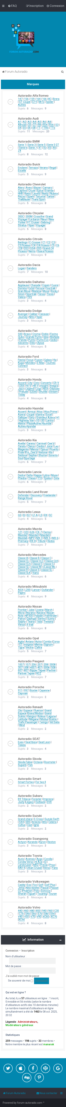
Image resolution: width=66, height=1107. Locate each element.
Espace (28, 710)
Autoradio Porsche (31, 687)
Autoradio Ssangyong (33, 838)
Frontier (22, 609)
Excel (49, 414)
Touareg (42, 893)
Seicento (23, 342)
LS (40, 515)
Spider (50, 101)
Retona (43, 452)
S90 (52, 913)
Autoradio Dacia (29, 265)
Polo (36, 890)
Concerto (46, 382)
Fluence (38, 710)
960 (50, 910)
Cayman (23, 693)
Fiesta (21, 359)
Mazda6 (22, 538)
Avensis (30, 858)
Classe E (37, 563)
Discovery (36, 495)
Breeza (36, 821)
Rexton (51, 841)
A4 (34, 121)
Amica (31, 411)
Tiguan (31, 893)
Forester (37, 799)
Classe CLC (37, 561)
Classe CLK (51, 561)
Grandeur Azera (45, 417)
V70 (32, 916)
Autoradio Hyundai (30, 408)
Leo (56, 446)
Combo (47, 641)
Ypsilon (48, 478)
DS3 (26, 248)
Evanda (49, 190)
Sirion (21, 294)
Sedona (22, 455)
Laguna (51, 716)
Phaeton (27, 890)
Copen (46, 285)
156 (26, 98)
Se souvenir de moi (19, 980)
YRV (29, 297)
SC (50, 515)
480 (32, 910)
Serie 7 (33, 147)
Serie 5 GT (53, 144)
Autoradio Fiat (28, 331)
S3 (56, 124)
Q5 (29, 124)
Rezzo (21, 196)
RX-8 (33, 541)
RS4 (45, 124)
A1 (19, 121)
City (30, 382)
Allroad (22, 124)
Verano (43, 167)
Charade (36, 285)
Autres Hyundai (42, 423)
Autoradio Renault (30, 707)
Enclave (22, 167)
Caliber (34, 314)
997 (26, 690)
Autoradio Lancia (29, 472)
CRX (21, 385)
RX (45, 515)
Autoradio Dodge (30, 311)
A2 (24, 121)
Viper (31, 225)
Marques (33, 84)
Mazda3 (34, 535)
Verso (46, 867)
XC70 (54, 916)
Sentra (42, 618)
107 (27, 664)
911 (20, 690)
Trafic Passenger (28, 722)
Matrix (21, 423)
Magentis (23, 449)
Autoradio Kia (27, 440)
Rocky (54, 291)
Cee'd (51, 443)
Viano (35, 572)
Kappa (38, 475)
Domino (22, 288)
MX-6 (55, 538)
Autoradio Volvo (29, 907)
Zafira (38, 647)
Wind (22, 725)
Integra (54, 385)
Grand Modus (35, 713)
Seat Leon (44, 742)
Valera (21, 297)
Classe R (23, 569)
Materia (36, 291)
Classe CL (23, 561)
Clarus (31, 446)
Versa (21, 624)
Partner (51, 670)
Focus (30, 359)
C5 (52, 245)
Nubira (54, 193)
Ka (55, 359)
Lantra (50, 420)
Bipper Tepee (37, 670)
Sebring (45, 222)
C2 (48, 242)
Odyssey (55, 388)
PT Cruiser (33, 222)
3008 (53, 664)
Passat (45, 887)
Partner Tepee (26, 673)
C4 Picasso (43, 245)
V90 (39, 916)
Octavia (38, 762)
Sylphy (22, 621)
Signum (48, 644)
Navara (41, 612)
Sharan (22, 893)
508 (53, 667)
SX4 (21, 821)
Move (46, 291)
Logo (38, 388)
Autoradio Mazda (30, 529)
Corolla (48, 858)
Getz (32, 417)
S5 (24, 127)
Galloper (22, 417)
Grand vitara (25, 819)
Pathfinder (51, 615)
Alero (21, 187)
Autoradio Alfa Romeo (33, 95)
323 (26, 532)
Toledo (22, 745)
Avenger (23, 314)
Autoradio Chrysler (31, 213)
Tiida (39, 621)
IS (24, 515)
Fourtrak (50, 288)
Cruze (31, 190)
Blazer (37, 187)
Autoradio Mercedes (32, 555)
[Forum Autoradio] (26, 39)
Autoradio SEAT (29, 739)
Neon (44, 219)
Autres (22, 104)
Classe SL (46, 569)
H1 (58, 417)
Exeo (21, 742)
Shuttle (43, 391)
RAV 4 (21, 867)
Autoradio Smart (29, 779)
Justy (21, 802)
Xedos (51, 541)
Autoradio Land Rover (33, 492)
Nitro (32, 317)
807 (26, 670)
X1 (40, 147)
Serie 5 (41, 144)
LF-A (35, 515)
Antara (29, 641)
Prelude (23, 391)
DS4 (32, 248)
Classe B (35, 558)
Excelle (22, 170)
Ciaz (29, 824)
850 (38, 910)
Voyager (41, 225)
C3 (53, 242)
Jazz (21, 388)
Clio (20, 710)
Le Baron (34, 219)
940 (44, 910)
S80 (46, 913)
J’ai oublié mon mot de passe (22, 975)
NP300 (29, 615)
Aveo (29, 187)
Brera (56, 98)
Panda (23, 339)
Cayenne (44, 690)
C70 (21, 913)
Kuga (21, 362)
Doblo (45, 334)
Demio (47, 532)
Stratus (22, 225)
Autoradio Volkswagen (33, 881)
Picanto (54, 449)
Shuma (42, 455)
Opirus (44, 449)
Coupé (30, 414)
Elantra (40, 414)
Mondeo (30, 362)
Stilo (32, 342)
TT (38, 127)
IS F (29, 515)
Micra (21, 612)
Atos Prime (50, 411)
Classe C (46, 558)
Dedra (21, 475)
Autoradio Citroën (30, 239)
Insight (44, 385)
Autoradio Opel (28, 638)
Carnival (41, 443)
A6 (44, 121)
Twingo (43, 722)
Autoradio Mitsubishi (32, 586)
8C (49, 98)
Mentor (34, 449)
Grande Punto (34, 336)
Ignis (36, 824)
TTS (52, 127)
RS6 (51, 124)
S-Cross (38, 819)
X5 (49, 147)
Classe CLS (24, 563)
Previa (43, 864)
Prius (52, 864)
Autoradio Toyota (30, 855)
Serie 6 (23, 147)
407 (40, 667)
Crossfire (39, 216)
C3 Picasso (24, 245)
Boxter (34, 690)
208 (46, 664)
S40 (27, 913)
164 (38, 98)
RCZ (38, 673)
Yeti (30, 765)
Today (21, 394)
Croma (36, 334)
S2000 (33, 391)
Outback (40, 802)
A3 (29, 121)
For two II (41, 782)
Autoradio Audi (28, 118)
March (48, 609)
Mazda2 (22, 535)
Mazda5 (45, 535)
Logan (21, 268)
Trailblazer (24, 199)
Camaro (47, 187)
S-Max (40, 362)
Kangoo (31, 716)
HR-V (36, 385)
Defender (23, 495)
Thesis (32, 478)
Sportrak (31, 294)
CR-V (56, 382)
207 (40, 664)
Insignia (28, 644)
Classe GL (23, 566)
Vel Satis (55, 722)
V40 (20, 916)
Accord (22, 382)
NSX (45, 388)
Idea (45, 336)
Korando (33, 841)
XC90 (22, 919)
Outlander (47, 589)
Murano (30, 612)
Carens (31, 443)
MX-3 (39, 538)
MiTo (41, 101)
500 (20, 334)
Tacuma (40, 196)
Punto (31, 339)
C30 (56, 910)
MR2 (35, 864)
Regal (53, 167)
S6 (29, 127)
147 (20, 98)
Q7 (34, 124)
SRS (27, 821)
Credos (40, 446)
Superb (22, 765)
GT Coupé (24, 101)
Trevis (50, 294)
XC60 (46, 916)
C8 (20, 248)
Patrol (21, 618)
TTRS (45, 127)
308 (26, 667)
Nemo (32, 251)
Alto (44, 821)
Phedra (22, 478)
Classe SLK (24, 572)
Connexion (12, 950)
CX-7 (39, 532)
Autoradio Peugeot (31, 661)
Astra (38, 641)
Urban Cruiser (34, 867)
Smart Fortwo (26, 782)
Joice (49, 446)
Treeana (48, 621)
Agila (21, 641)
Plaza (30, 423)
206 (34, 664)
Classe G (49, 563)
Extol (31, 288)
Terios (41, 294)
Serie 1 (22, 144)
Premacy (23, 541)
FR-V (28, 385)
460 (26, 910)
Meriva (38, 644)
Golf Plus (50, 884)
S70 (40, 913)
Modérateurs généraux (19, 1025)
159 (32, 98)
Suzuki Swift (52, 819)
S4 (19, 127)
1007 (21, 664)
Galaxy (48, 359)
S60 (34, 913)
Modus (44, 719)
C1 (43, 242)
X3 (44, 147)
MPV (32, 538)
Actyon (22, 841)
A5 (39, 121)
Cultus (21, 824)
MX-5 (47, 538)
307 (20, 667)
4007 (33, 667)
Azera (21, 414)
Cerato (22, 446)
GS (19, 515)
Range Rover (25, 498)
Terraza (33, 167)
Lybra (46, 475)
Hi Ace (38, 861)
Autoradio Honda (29, 379)
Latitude (22, 719)
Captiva (22, 190)
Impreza (48, 799)
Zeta (56, 478)
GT (20, 644)
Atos (40, 411)
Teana (31, 621)
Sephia (33, 455)
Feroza (40, 288)
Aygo (39, 858)
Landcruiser (25, 864)
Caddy (21, 884)
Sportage (29, 458)
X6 (54, 147)
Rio (51, 452)
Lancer (36, 589)
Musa (54, 475)
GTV (34, 101)
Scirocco (46, 890)
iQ (45, 861)
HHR (20, 193)
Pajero (21, 592)
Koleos (41, 716)
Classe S (34, 569)
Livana (39, 609)
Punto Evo (43, 339)
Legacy (29, 802)
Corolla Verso (25, 861)
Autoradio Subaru (30, 796)
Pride (21, 452)
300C (21, 216)
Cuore (54, 285)
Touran (53, 893)
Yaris (55, 867)
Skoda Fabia (25, 762)
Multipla (54, 336)
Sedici (53, 339)
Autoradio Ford (28, 356)
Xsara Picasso (45, 251)
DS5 (39, 248)
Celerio (53, 821)
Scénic (53, 719)
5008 (47, 667)
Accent (22, 411)
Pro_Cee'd (31, 452)
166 (44, 98)
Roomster (50, 762)
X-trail (29, 624)
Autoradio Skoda (29, 759)
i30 (42, 420)
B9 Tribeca (24, 799)
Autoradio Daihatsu (31, 282)
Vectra (29, 647)
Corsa (56, 641)
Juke (31, 609)
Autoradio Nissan (30, 606)
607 (20, 670)
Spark (30, 196)
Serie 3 (32, 144)
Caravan (44, 314)
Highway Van (26, 420)
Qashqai (31, 618)
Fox (35, 884)
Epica (40, 190)
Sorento (53, 455)
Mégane (34, 719)
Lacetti (36, 193)
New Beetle (32, 887)
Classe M (36, 566)
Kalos (28, 193)
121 (20, 532)
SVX (49, 802)
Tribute (41, 541)
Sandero (32, 268)
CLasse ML (49, 566)
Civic (36, 382)
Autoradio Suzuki (30, 816)
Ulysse (40, 342)
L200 (27, 589)
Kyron (42, 841)
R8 (39, 124)
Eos (29, 884)
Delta (30, 475)
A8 (49, 121)
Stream (53, 391)
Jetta (21, 887)
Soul (20, 458)
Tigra (21, 647)
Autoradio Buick (29, 164)
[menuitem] (12, 5)
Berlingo (22, 242)
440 (20, 910)
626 (32, 532)
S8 (33, 127)
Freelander (49, 495)
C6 (57, 245)
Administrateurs (27, 1021)
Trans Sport (38, 199)
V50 (26, 916)
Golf (40, 884)
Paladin (38, 615)
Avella (21, 443)
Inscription (27, 950)
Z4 (19, 150)
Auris (21, 858)
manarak (48, 1044)
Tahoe (50, 196)
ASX (20, 589)
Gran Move (24, 291)
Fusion (39, 359)
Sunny (51, 618)
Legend (29, 388)
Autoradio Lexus (29, 512)
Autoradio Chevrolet (32, 184)
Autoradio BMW (29, 141)
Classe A (23, 558)
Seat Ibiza (31, 742)
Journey (22, 317)
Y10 (39, 478)
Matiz (45, 193)
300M (29, 216)
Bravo (27, 334)
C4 (33, 245)
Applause (23, 285)
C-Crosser (35, 242)
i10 (37, 420)
